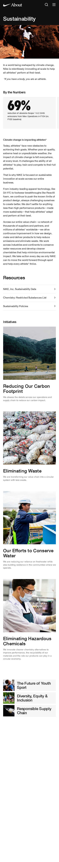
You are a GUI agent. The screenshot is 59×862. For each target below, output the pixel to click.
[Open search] (46, 5)
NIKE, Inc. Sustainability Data (19, 289)
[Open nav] (54, 5)
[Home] (12, 5)
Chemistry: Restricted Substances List (24, 297)
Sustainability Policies (15, 306)
